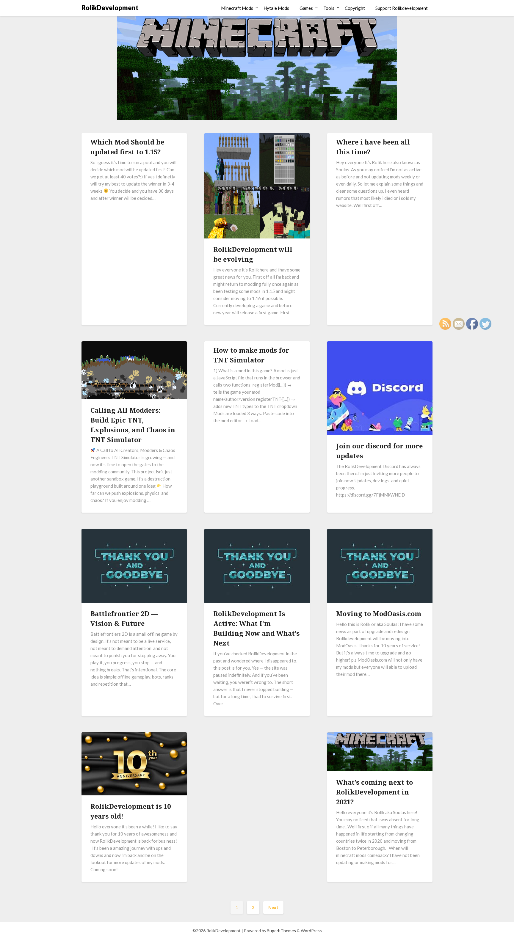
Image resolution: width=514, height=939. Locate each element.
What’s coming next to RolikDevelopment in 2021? (374, 792)
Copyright (355, 8)
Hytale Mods (276, 8)
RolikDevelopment (110, 8)
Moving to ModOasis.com (378, 613)
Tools (328, 8)
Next (273, 907)
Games (306, 8)
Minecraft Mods (237, 8)
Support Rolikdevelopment (401, 8)
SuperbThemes (281, 930)
